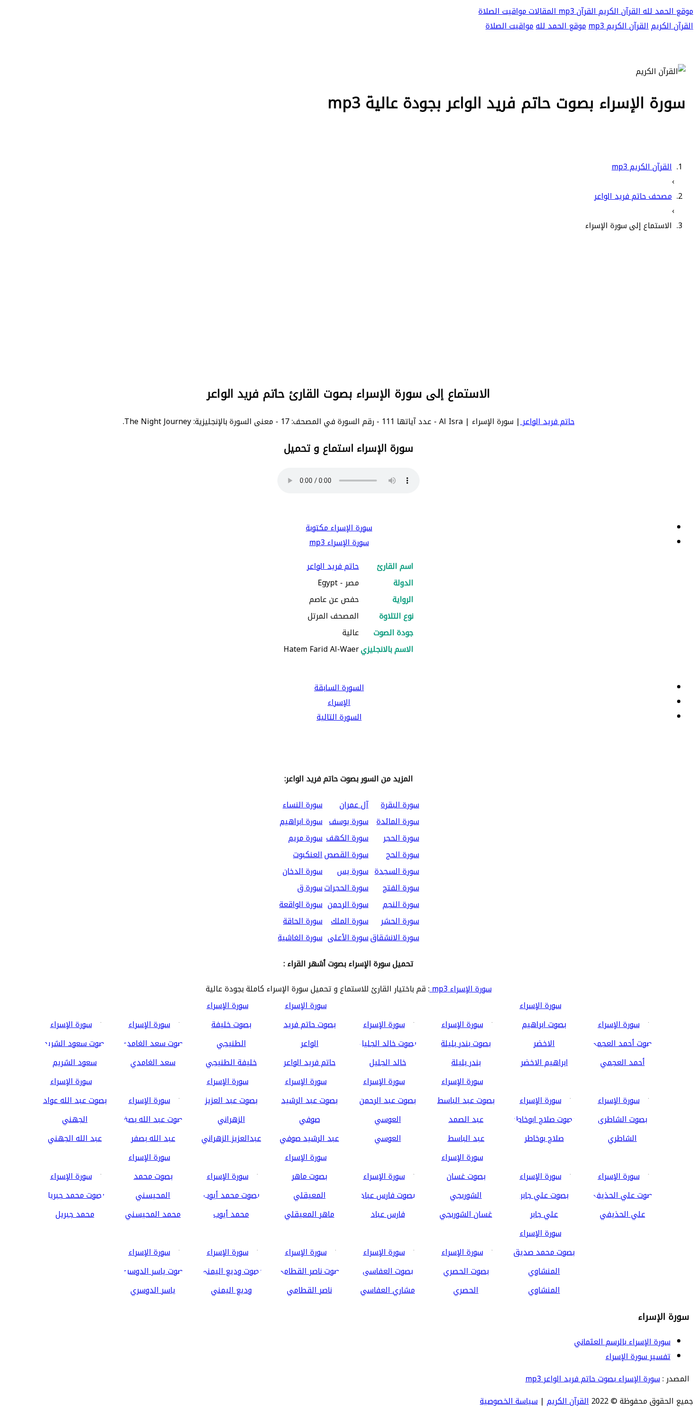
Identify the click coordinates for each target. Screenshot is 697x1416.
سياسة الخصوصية (509, 1401)
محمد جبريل (74, 1214)
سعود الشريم (75, 1062)
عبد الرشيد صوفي (309, 1138)
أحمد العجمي (622, 1062)
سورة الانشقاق (394, 937)
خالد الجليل (387, 1062)
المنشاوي (544, 1290)
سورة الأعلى (348, 937)
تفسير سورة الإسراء (637, 1356)
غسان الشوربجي (466, 1214)
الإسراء (339, 702)
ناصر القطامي (309, 1290)
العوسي (388, 1138)
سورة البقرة (400, 804)
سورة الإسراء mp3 (339, 542)
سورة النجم (401, 904)
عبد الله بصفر (153, 1138)
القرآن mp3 (576, 11)
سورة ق (309, 887)
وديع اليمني (231, 1290)
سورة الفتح (401, 887)
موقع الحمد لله (667, 11)
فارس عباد (388, 1214)
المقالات (541, 11)
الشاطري (622, 1138)
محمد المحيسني (153, 1214)
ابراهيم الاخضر (544, 1062)
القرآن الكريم (618, 11)
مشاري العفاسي (387, 1290)
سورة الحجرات (346, 887)
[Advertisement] (348, 307)
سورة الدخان (302, 871)
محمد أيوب (231, 1214)
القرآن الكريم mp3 (618, 26)
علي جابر (544, 1214)
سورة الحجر (401, 838)
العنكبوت (307, 854)
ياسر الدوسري (152, 1290)
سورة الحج (402, 854)
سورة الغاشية (300, 937)
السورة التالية (339, 717)
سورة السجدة (397, 871)
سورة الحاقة (302, 921)
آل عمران (353, 804)
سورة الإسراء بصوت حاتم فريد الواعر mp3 (592, 1378)
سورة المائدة (397, 821)
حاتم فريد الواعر (547, 421)
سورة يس (352, 871)
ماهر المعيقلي (309, 1214)
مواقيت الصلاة (502, 11)
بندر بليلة (466, 1062)
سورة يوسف (348, 821)
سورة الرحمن (348, 904)
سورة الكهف (347, 838)
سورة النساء (302, 804)
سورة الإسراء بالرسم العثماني (622, 1341)
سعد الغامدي (152, 1062)
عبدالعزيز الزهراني (231, 1138)
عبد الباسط (466, 1138)
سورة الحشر (400, 921)
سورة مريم (305, 838)
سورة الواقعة (300, 904)
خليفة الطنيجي (231, 1062)
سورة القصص (346, 854)
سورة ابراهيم (301, 821)
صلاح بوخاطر (544, 1138)
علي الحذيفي (622, 1214)
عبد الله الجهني (75, 1138)
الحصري (465, 1290)
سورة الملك (349, 921)
